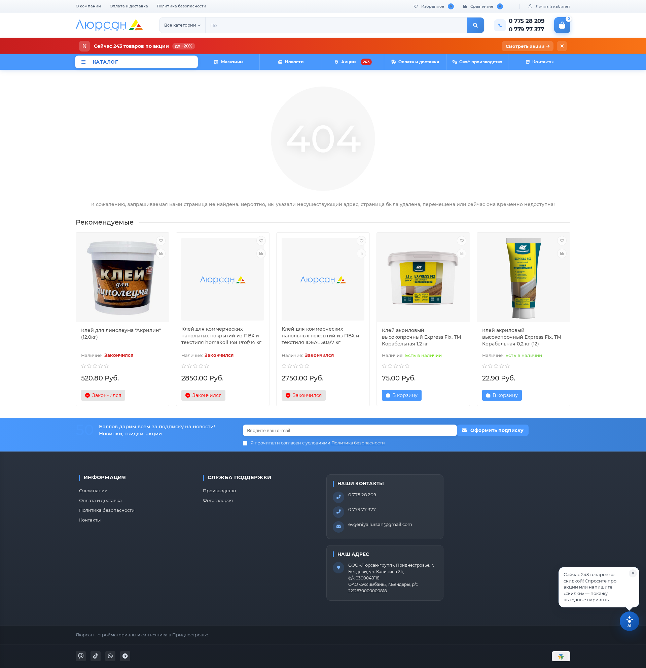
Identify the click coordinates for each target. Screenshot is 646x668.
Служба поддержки (240, 477)
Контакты (90, 520)
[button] (599, 587)
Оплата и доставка (129, 6)
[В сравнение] (161, 253)
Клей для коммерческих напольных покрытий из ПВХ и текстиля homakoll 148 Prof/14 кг (221, 335)
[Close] (633, 573)
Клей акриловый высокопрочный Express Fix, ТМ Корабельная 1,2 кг (421, 337)
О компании (88, 6)
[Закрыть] (562, 46)
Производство (219, 490)
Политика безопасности (181, 6)
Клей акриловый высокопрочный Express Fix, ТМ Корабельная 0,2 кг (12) (521, 337)
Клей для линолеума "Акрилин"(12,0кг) (121, 333)
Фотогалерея (218, 500)
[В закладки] (161, 240)
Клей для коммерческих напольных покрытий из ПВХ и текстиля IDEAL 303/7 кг (320, 335)
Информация (105, 477)
